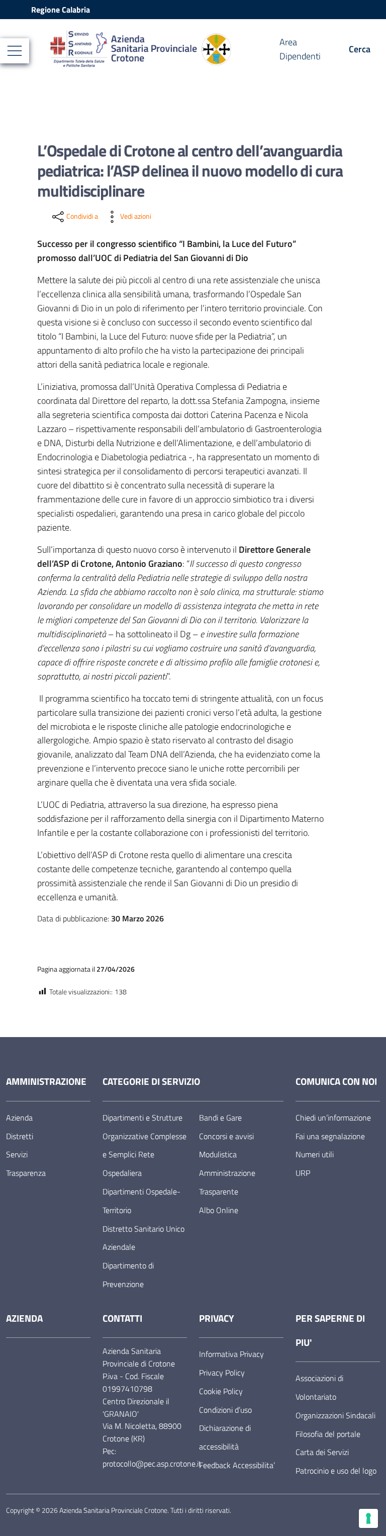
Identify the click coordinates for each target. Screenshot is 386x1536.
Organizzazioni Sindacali (335, 1415)
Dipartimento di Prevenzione (128, 1274)
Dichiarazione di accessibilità (225, 1437)
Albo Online (218, 1210)
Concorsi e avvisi (226, 1136)
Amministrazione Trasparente (227, 1182)
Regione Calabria (60, 10)
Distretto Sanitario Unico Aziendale (143, 1238)
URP (303, 1173)
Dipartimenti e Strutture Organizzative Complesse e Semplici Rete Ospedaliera (144, 1145)
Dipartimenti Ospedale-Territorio (141, 1200)
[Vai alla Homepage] (163, 49)
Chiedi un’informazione (333, 1118)
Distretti (19, 1136)
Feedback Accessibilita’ (237, 1465)
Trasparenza (26, 1173)
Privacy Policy (222, 1373)
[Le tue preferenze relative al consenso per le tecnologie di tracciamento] (368, 1518)
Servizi (17, 1154)
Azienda (19, 1118)
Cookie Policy (221, 1391)
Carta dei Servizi (322, 1452)
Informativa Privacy (231, 1354)
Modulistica (218, 1154)
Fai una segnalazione (330, 1136)
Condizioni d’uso (225, 1410)
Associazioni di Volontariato (319, 1387)
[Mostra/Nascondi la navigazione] (14, 50)
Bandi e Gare (220, 1118)
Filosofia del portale (328, 1434)
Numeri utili (315, 1154)
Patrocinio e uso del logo (336, 1471)
